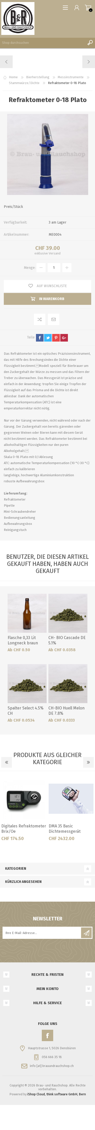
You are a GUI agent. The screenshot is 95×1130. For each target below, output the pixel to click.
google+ (64, 338)
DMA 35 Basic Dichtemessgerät (65, 829)
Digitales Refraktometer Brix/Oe (23, 829)
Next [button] (88, 762)
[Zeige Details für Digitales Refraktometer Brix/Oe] (23, 798)
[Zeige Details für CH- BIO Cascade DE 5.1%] (67, 613)
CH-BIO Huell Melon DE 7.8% (66, 711)
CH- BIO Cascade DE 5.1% (67, 640)
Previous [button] (6, 762)
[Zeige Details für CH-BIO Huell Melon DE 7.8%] (67, 683)
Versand (55, 253)
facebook (40, 338)
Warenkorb (88, 7)
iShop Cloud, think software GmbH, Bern (56, 1094)
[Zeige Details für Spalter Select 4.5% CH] (27, 683)
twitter (48, 338)
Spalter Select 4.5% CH (26, 711)
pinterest (56, 338)
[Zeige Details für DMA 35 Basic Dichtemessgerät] (71, 798)
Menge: (29, 268)
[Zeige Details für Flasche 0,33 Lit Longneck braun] (27, 613)
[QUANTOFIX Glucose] (6, 61)
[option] (23, 810)
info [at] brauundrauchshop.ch (52, 1066)
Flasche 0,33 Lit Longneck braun (23, 640)
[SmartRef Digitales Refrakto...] (88, 61)
